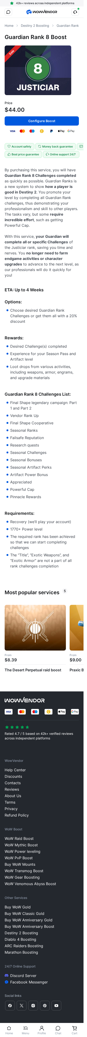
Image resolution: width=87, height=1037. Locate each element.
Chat (58, 1033)
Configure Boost (41, 121)
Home (9, 1033)
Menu (25, 1033)
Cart (74, 1033)
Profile (42, 1033)
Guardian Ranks (69, 25)
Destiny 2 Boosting (35, 25)
